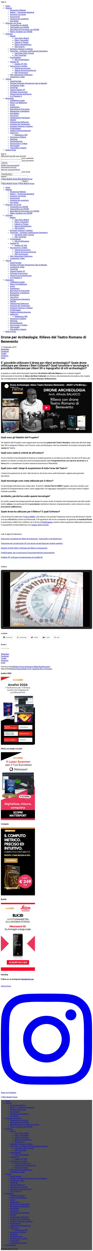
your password (28, 161)
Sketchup (13, 139)
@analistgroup (27, 979)
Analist (12, 36)
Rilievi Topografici (22, 40)
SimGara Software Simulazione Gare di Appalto (28, 83)
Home (7, 6)
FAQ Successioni (21, 73)
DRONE (13, 120)
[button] (41, 621)
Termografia (14, 146)
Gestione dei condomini (19, 19)
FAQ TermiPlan (20, 55)
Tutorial (8, 79)
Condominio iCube (17, 85)
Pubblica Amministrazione (20, 131)
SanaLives (14, 133)
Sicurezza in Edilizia (18, 137)
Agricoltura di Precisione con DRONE (24, 30)
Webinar (8, 8)
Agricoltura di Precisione (19, 109)
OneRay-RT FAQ (21, 64)
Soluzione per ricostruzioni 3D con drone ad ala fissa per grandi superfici (32, 543)
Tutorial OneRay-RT (17, 90)
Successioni (15, 17)
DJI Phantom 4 (16, 96)
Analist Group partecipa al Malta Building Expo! (31, 667)
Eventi (12, 105)
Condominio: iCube (17, 77)
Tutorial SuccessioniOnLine (25, 70)
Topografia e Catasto (18, 148)
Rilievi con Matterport (18, 103)
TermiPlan (14, 88)
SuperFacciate (15, 81)
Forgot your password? (10, 165)
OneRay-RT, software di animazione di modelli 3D (22, 557)
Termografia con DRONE (19, 27)
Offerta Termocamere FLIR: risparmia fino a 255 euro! (31, 669)
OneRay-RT (14, 62)
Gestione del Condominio (20, 124)
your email (26, 172)
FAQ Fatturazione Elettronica (21, 75)
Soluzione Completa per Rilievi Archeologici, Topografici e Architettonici (31, 539)
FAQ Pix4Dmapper (22, 60)
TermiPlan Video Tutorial (24, 53)
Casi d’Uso (14, 116)
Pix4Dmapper (15, 57)
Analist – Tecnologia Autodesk (22, 12)
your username (28, 158)
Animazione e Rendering (19, 111)
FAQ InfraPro (20, 47)
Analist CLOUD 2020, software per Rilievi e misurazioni (24, 548)
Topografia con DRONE (19, 25)
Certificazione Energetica (20, 118)
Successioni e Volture (18, 66)
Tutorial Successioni (23, 68)
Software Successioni (18, 92)
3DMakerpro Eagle (17, 100)
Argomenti (9, 98)
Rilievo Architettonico (23, 45)
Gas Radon (14, 21)
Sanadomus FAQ (21, 135)
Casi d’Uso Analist (22, 38)
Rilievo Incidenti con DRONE (21, 32)
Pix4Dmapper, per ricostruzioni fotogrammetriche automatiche (27, 553)
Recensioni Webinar (18, 10)
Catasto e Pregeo (21, 42)
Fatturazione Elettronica (19, 122)
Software (9, 34)
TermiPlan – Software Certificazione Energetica (29, 51)
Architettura (14, 113)
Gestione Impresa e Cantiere (21, 49)
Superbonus (15, 107)
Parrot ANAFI (29, 517)
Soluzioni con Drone (18, 14)
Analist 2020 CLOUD (40, 525)
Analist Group (10, 150)
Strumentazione (16, 141)
